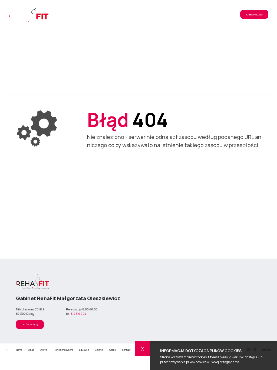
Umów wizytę (254, 14)
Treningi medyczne (125, 14)
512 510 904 (78, 314)
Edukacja (150, 14)
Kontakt (200, 14)
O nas (87, 14)
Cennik (183, 14)
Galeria (167, 14)
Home (19, 350)
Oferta (102, 14)
